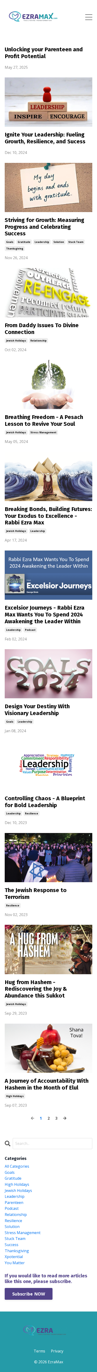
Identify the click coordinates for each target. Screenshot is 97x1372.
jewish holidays (16, 340)
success (11, 1244)
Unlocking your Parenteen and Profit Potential (44, 53)
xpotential (14, 1256)
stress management (43, 432)
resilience (31, 813)
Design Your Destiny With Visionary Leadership (37, 709)
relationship (38, 340)
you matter (15, 1262)
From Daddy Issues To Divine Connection (42, 328)
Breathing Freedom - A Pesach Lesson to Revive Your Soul (44, 420)
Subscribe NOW (28, 1294)
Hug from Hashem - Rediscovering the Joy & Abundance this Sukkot (36, 989)
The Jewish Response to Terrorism (36, 893)
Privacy (57, 1351)
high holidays (15, 1096)
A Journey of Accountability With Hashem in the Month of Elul (47, 1084)
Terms (39, 1351)
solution (58, 242)
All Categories (17, 1166)
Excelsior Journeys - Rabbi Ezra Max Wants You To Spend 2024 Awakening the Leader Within (45, 614)
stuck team (75, 242)
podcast (30, 630)
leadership (42, 242)
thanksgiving (14, 248)
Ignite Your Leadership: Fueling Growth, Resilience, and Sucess (45, 138)
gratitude (24, 242)
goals (9, 242)
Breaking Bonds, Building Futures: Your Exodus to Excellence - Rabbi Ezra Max (48, 516)
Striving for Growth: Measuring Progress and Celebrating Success (44, 227)
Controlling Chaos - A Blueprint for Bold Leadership (45, 802)
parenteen (14, 1202)
